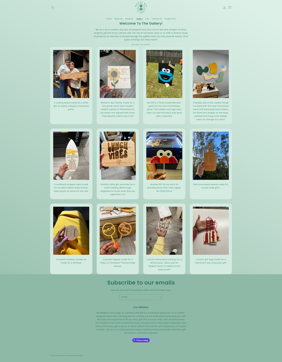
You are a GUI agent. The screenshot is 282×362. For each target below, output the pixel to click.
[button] (52, 7)
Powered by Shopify (76, 355)
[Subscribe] (160, 297)
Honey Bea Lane (62, 355)
